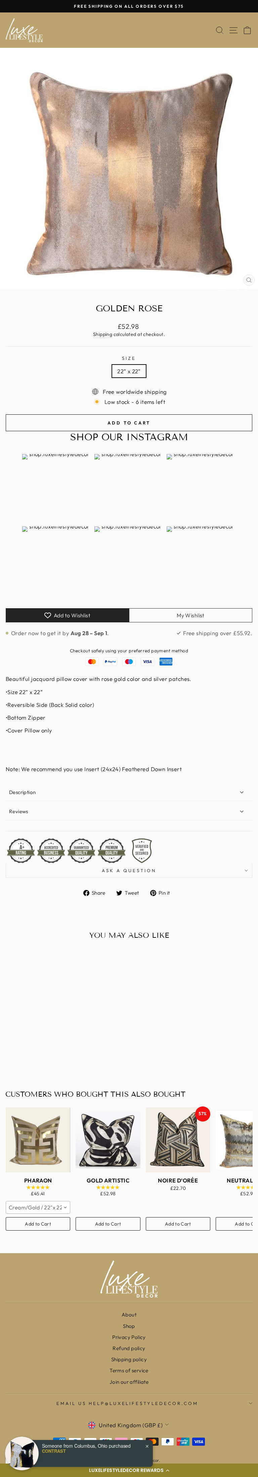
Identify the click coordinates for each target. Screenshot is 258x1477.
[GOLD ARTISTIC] (108, 1140)
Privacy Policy (129, 1337)
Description (22, 792)
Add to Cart (38, 1224)
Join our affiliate (129, 1382)
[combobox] (38, 1207)
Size (129, 358)
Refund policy (129, 1348)
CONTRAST (54, 1451)
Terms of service (129, 1370)
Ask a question (129, 870)
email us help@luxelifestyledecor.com (127, 1403)
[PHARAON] (38, 1140)
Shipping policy (129, 1359)
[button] (129, 1470)
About (129, 1314)
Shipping (102, 334)
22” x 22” (129, 371)
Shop (129, 1326)
